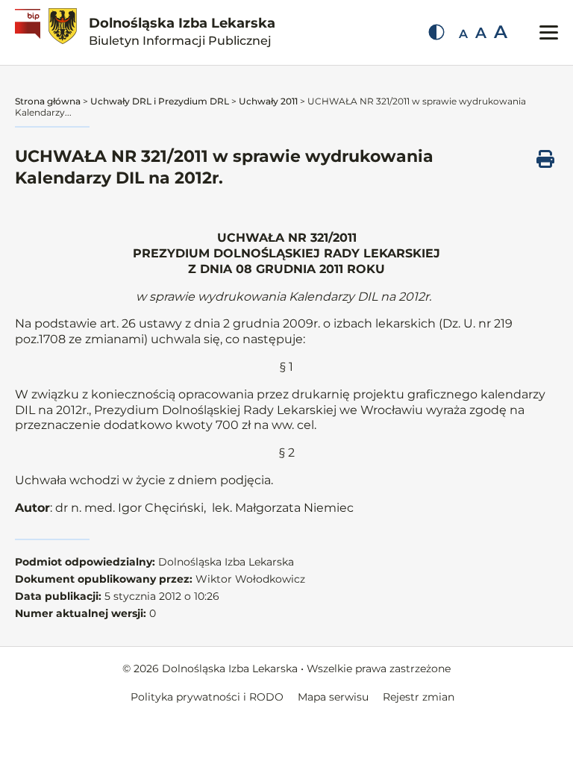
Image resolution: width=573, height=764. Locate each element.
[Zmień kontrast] (436, 32)
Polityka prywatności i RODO (207, 697)
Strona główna (48, 101)
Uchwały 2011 (268, 101)
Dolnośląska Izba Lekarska (182, 31)
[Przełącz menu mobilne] (548, 32)
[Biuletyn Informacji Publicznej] (29, 32)
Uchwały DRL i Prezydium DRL (159, 101)
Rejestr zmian (418, 697)
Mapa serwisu (333, 697)
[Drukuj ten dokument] (545, 159)
